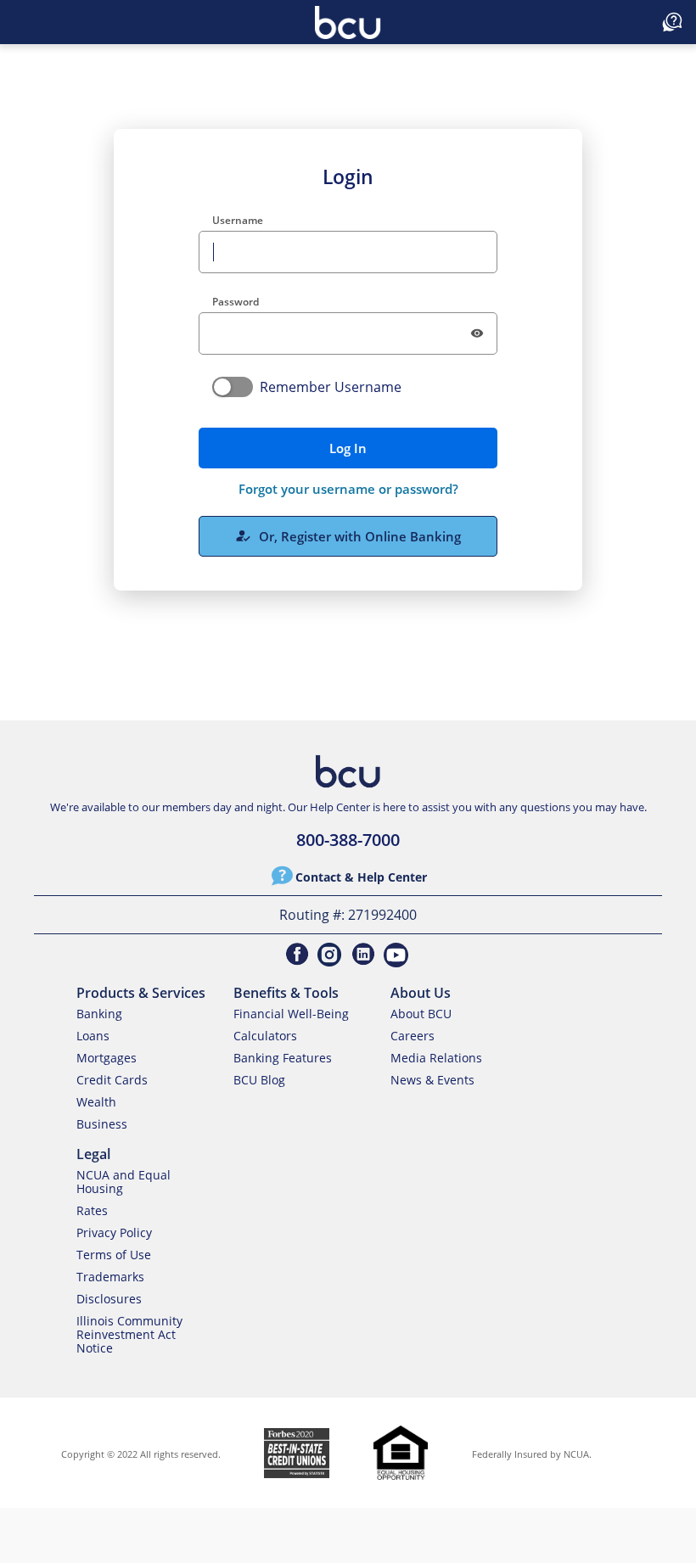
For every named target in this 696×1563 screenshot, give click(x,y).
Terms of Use (113, 1254)
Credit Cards (112, 1080)
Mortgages (106, 1058)
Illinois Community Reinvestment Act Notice (129, 1334)
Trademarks (110, 1277)
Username (237, 220)
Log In (348, 448)
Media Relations (436, 1058)
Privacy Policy (114, 1232)
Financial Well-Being (291, 1014)
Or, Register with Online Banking (347, 536)
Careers (412, 1036)
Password (235, 301)
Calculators (265, 1036)
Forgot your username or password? (348, 488)
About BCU (421, 1014)
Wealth (96, 1102)
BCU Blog (259, 1080)
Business (101, 1124)
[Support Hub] (672, 22)
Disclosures (109, 1299)
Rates (92, 1210)
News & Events (432, 1080)
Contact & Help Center (361, 877)
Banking (99, 1014)
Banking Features (282, 1058)
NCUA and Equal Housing (123, 1181)
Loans (92, 1036)
